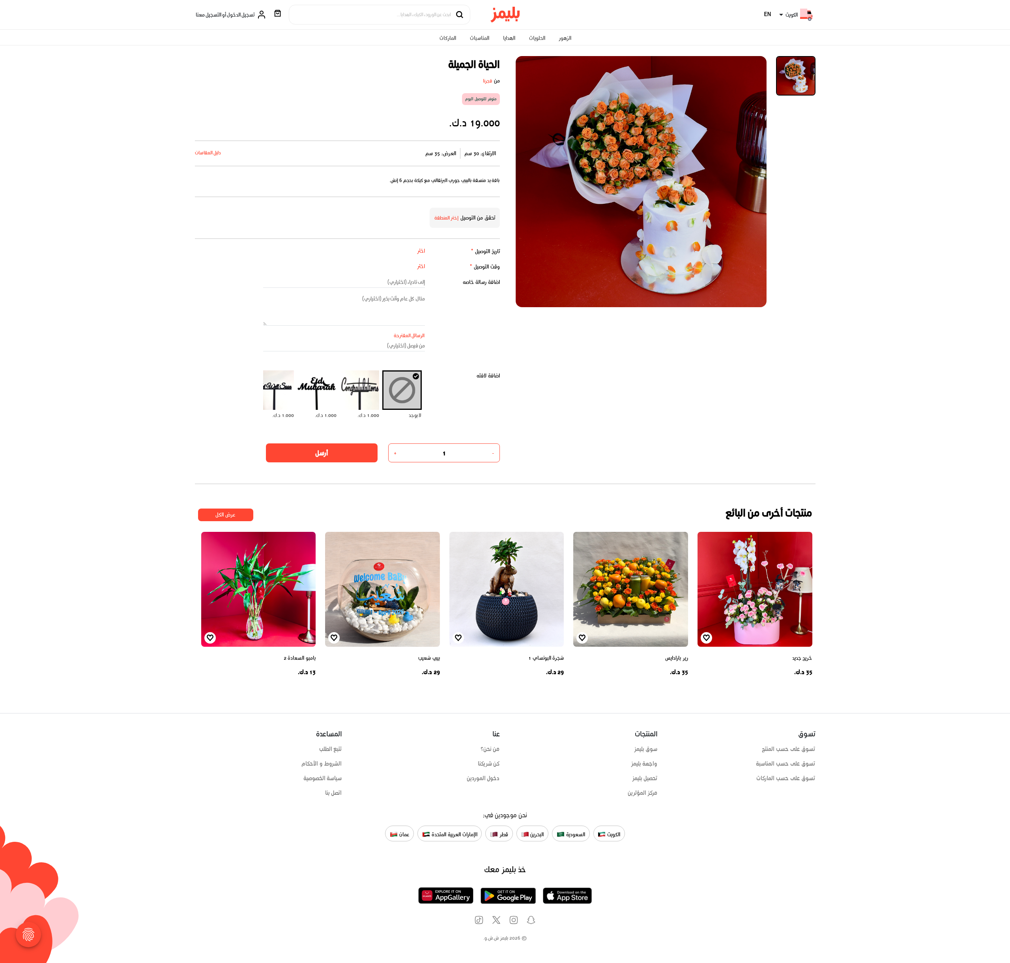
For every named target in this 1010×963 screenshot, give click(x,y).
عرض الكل (225, 514)
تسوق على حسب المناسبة (785, 764)
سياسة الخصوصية (322, 778)
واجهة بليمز (644, 764)
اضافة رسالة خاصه (481, 282)
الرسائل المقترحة (409, 335)
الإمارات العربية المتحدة (453, 834)
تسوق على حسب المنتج (788, 749)
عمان (404, 834)
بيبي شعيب (429, 658)
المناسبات (479, 38)
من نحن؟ (490, 749)
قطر (503, 834)
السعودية (575, 834)
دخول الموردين (483, 778)
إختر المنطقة (446, 217)
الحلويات (537, 38)
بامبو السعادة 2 (300, 658)
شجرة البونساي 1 (546, 658)
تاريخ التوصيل (485, 251)
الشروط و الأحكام (321, 764)
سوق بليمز (646, 749)
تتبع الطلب (330, 749)
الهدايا (509, 38)
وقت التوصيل (484, 266)
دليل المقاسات (208, 152)
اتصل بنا (333, 793)
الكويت (613, 834)
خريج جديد (802, 658)
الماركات (448, 38)
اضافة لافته (488, 375)
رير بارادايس (676, 658)
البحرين (536, 834)
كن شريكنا (489, 764)
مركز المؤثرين (643, 793)
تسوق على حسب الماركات (785, 778)
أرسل (321, 453)
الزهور (565, 38)
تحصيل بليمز (645, 778)
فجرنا (487, 80)
